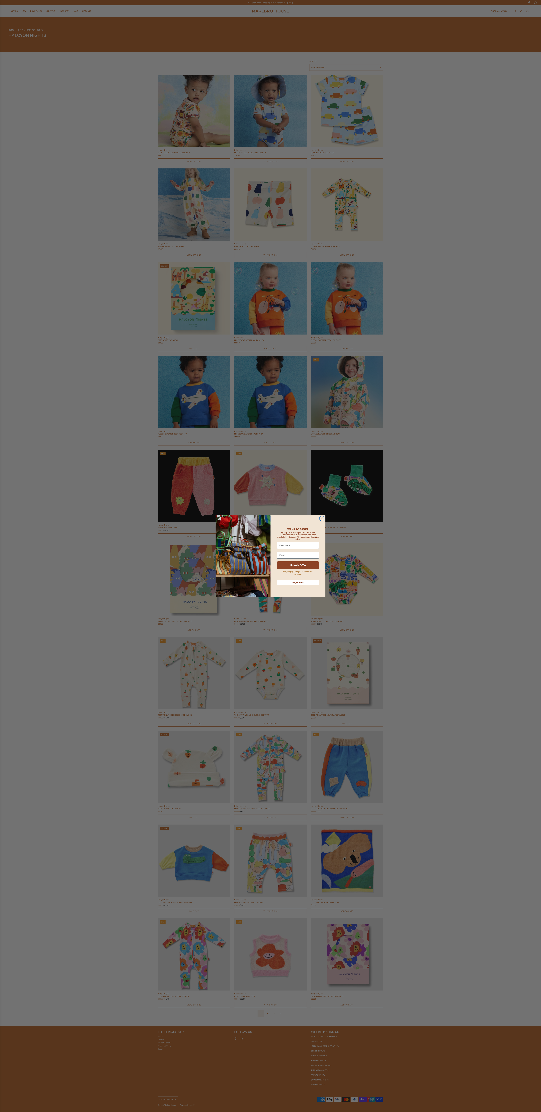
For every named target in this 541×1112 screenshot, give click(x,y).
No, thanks (298, 582)
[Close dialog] (321, 518)
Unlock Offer (298, 565)
